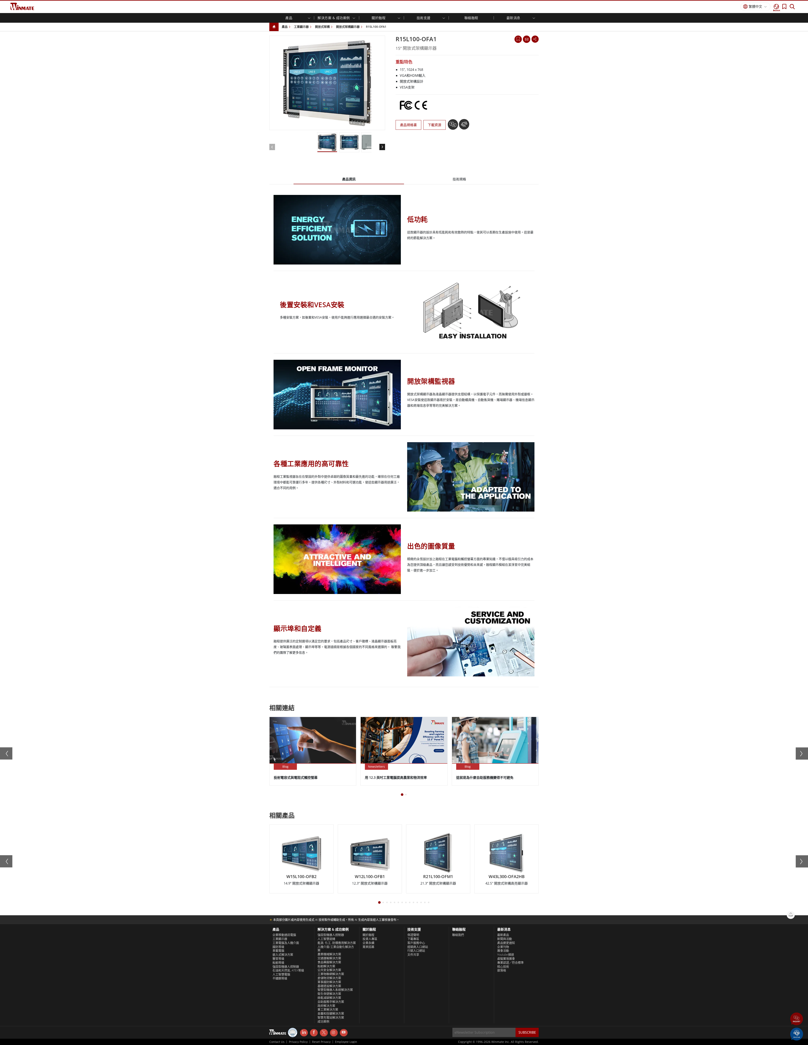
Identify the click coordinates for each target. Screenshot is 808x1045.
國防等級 (278, 947)
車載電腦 (278, 950)
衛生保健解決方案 (329, 994)
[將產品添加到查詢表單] (453, 126)
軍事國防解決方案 (329, 982)
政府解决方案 (326, 1006)
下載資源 (434, 125)
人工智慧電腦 (281, 974)
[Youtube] (343, 1032)
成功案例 (323, 1021)
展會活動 (503, 950)
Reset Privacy (321, 1041)
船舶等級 (278, 962)
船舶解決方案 (326, 966)
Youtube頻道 (505, 954)
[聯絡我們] (526, 39)
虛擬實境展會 (506, 958)
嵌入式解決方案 (282, 954)
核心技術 (503, 966)
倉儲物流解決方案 (329, 978)
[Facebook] (313, 1032)
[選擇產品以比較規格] (464, 126)
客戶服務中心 (416, 943)
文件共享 (413, 954)
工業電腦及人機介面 (285, 943)
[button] (796, 1019)
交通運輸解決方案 (329, 958)
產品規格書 (408, 125)
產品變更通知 (506, 943)
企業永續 (368, 943)
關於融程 (368, 935)
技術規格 (459, 179)
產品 (285, 27)
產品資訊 (349, 179)
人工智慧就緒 (326, 939)
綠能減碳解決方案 (329, 998)
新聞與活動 (504, 939)
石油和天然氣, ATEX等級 (288, 970)
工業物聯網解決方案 (331, 974)
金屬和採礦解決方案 (331, 1013)
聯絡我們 (458, 935)
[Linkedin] (304, 1032)
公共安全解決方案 (329, 970)
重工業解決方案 (328, 1009)
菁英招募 (368, 947)
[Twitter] (323, 1032)
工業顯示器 (301, 27)
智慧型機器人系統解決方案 (335, 990)
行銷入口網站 (416, 950)
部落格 (501, 970)
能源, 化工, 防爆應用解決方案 (337, 943)
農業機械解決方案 (329, 954)
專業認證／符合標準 (510, 962)
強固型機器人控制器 (285, 966)
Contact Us (276, 1041)
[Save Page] (518, 39)
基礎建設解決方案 (329, 986)
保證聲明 (413, 935)
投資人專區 (370, 939)
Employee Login (346, 1041)
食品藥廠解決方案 (329, 962)
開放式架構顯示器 (348, 27)
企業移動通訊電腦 (284, 935)
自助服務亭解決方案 (331, 1002)
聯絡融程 (471, 18)
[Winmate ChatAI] (796, 1033)
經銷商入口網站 (417, 947)
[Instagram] (333, 1033)
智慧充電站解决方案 (331, 1017)
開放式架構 (322, 27)
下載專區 (413, 939)
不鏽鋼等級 (279, 978)
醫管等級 (278, 958)
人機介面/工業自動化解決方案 (336, 948)
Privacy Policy (298, 1041)
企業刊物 (503, 947)
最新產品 (503, 935)
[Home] (274, 27)
